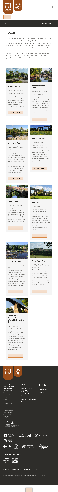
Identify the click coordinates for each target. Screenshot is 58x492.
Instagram (5, 31)
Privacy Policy (44, 389)
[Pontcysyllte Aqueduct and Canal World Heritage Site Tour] (17, 305)
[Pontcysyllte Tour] (41, 130)
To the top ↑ (43, 475)
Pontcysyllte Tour (39, 139)
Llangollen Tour (14, 262)
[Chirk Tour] (41, 192)
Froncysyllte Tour (15, 86)
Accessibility (43, 392)
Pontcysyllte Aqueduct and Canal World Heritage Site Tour (16, 319)
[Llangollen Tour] (17, 250)
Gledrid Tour (13, 201)
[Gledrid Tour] (17, 191)
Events (7, 16)
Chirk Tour (36, 202)
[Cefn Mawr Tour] (41, 250)
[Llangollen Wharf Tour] (41, 75)
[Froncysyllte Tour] (17, 75)
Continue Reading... (15, 112)
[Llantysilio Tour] (17, 132)
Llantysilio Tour (14, 143)
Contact (44, 23)
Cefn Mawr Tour (38, 261)
